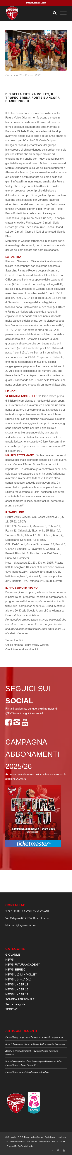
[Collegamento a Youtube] (64, 1150)
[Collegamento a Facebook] (53, 1150)
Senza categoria (15, 1004)
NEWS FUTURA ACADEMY (22, 964)
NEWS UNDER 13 (16, 984)
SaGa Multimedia (25, 1146)
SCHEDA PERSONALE (20, 999)
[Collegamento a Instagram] (58, 1150)
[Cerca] (52, 13)
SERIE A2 (11, 1009)
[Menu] (61, 13)
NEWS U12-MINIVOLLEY (21, 974)
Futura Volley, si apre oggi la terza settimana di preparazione (34, 1037)
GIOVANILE (12, 954)
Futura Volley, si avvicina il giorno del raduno (27, 1071)
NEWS (9, 959)
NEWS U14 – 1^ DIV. (18, 979)
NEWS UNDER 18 (16, 994)
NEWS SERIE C (15, 969)
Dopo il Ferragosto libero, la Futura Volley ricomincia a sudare (35, 1043)
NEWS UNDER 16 (16, 989)
